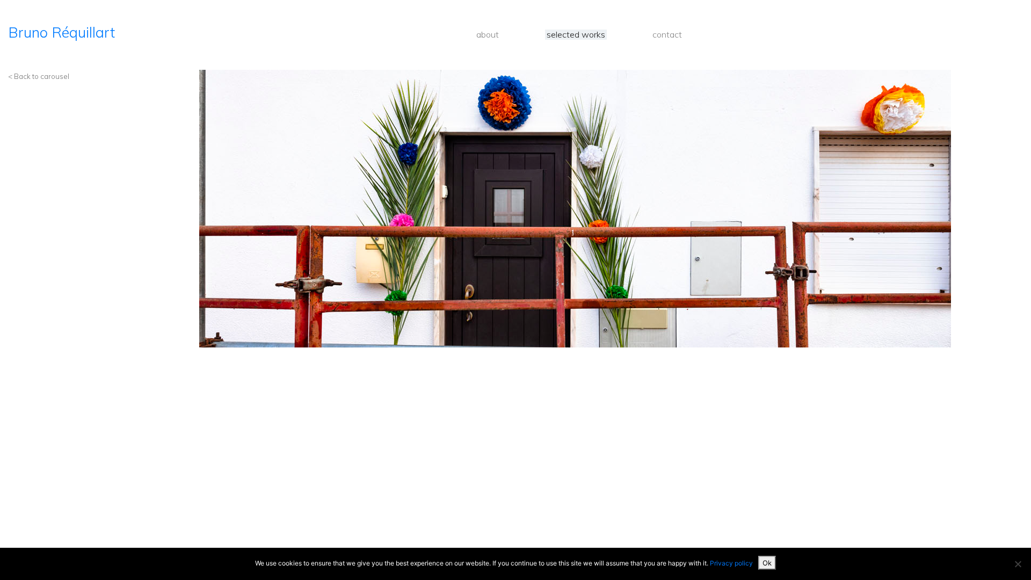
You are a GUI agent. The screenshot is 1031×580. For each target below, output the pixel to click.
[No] (1017, 564)
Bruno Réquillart (61, 32)
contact (667, 35)
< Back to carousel (38, 76)
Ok (767, 563)
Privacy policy (731, 563)
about (487, 35)
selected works (576, 35)
